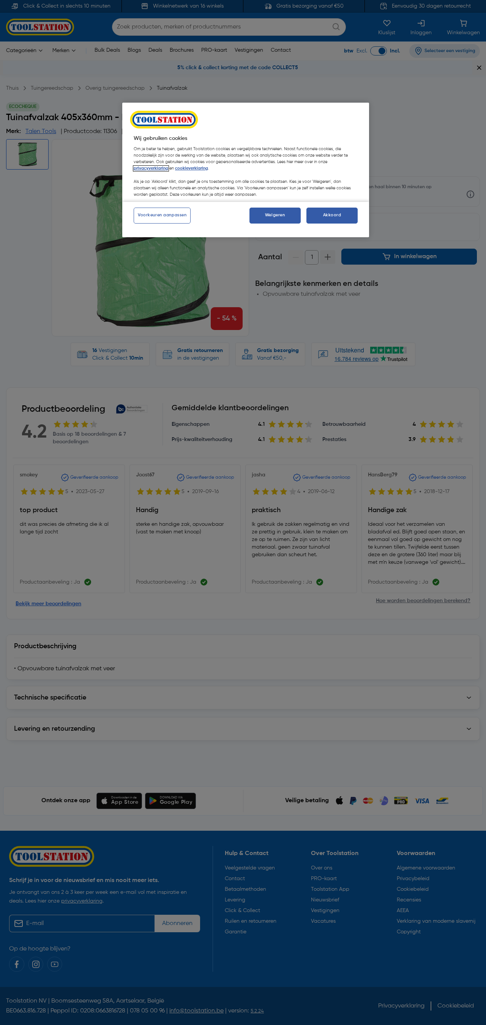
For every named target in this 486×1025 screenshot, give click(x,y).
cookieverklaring (191, 168)
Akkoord (332, 215)
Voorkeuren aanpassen (162, 215)
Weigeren (275, 215)
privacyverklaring (151, 168)
